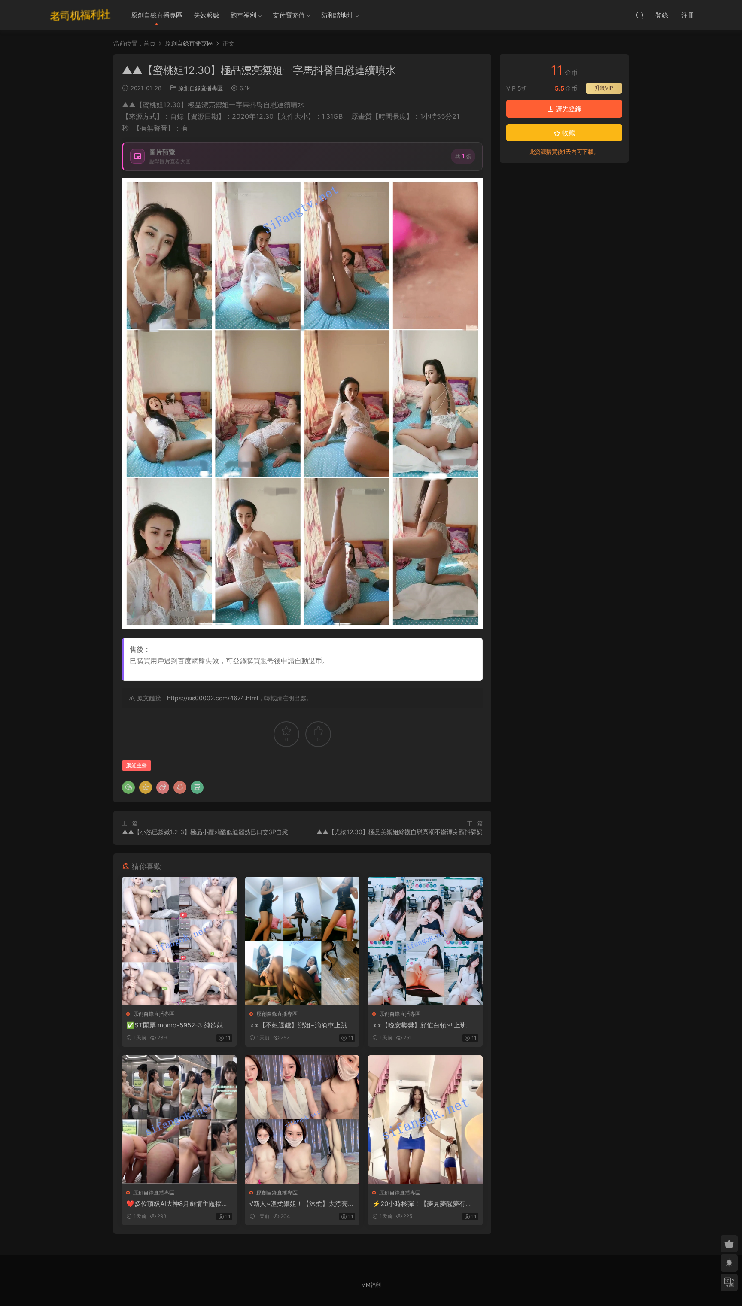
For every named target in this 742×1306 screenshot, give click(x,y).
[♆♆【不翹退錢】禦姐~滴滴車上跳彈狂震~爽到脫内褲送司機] (302, 941)
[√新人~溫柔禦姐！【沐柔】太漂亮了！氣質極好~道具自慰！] (302, 1119)
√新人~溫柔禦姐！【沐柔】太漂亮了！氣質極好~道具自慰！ (298, 1204)
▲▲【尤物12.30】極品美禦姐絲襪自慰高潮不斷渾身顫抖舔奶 (399, 831)
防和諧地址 (337, 15)
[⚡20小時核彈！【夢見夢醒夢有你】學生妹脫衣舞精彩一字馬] (425, 1119)
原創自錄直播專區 (156, 15)
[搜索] (640, 15)
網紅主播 (136, 765)
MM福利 (371, 1285)
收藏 (567, 133)
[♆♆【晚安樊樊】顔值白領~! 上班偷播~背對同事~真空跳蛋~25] (425, 941)
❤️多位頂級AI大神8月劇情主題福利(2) (177, 1204)
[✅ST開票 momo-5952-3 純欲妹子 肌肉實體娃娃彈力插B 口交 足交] (179, 941)
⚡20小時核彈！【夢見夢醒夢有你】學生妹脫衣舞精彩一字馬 (418, 1204)
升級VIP (604, 88)
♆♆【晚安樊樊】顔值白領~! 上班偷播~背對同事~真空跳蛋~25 (422, 1025)
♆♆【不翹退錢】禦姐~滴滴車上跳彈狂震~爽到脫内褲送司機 (301, 1025)
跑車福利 (243, 15)
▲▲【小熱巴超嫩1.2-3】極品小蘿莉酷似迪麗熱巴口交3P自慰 (205, 831)
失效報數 (206, 15)
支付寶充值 (289, 15)
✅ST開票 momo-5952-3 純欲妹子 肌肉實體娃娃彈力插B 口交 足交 (178, 1025)
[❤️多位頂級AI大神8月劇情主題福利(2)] (179, 1119)
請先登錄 (567, 109)
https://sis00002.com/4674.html (212, 698)
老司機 (80, 15)
